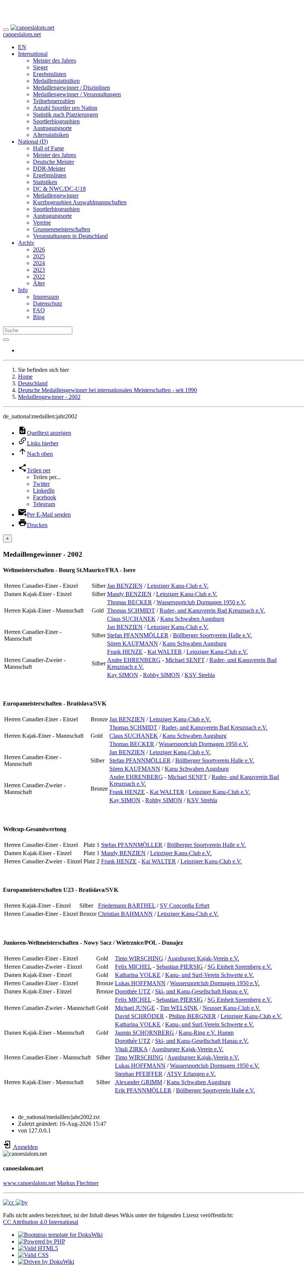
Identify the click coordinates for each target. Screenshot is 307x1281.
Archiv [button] (26, 243)
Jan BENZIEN (125, 586)
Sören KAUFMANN (132, 643)
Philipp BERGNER (192, 1016)
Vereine (42, 222)
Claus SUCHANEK (131, 619)
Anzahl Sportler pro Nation (65, 108)
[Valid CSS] (33, 1255)
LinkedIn (44, 490)
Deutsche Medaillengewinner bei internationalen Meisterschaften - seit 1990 (107, 390)
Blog (39, 317)
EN (22, 47)
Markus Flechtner (77, 1183)
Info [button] (23, 290)
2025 (39, 256)
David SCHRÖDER (139, 1016)
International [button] (33, 54)
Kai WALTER (165, 652)
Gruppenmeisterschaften (61, 229)
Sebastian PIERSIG (179, 966)
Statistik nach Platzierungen (65, 114)
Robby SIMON (161, 675)
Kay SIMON (122, 675)
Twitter (41, 484)
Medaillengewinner (56, 195)
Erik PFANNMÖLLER (143, 1090)
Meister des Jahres (54, 60)
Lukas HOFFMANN (140, 983)
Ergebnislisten (49, 74)
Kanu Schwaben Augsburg (192, 619)
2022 (39, 276)
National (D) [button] (33, 141)
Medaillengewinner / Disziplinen (71, 87)
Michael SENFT (185, 660)
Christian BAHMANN (125, 914)
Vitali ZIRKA (131, 1049)
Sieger (40, 67)
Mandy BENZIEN (129, 594)
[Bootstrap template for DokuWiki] (60, 1235)
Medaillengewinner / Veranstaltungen (77, 94)
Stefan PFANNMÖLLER (137, 635)
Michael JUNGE (135, 1008)
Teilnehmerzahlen (54, 101)
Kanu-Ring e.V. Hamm (206, 1032)
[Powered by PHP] (41, 1241)
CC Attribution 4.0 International (40, 1222)
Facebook (44, 497)
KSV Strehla (200, 675)
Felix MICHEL (133, 966)
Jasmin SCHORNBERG (144, 1032)
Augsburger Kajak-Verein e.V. (203, 958)
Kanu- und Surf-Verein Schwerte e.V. (209, 975)
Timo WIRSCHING (139, 958)
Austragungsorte (52, 128)
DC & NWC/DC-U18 (59, 189)
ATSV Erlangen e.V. (191, 1074)
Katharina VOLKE (138, 975)
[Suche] (6, 340)
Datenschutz (47, 303)
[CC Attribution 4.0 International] (15, 1202)
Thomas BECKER (129, 602)
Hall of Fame (48, 148)
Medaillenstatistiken (56, 81)
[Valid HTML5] (38, 1248)
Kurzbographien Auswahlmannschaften (80, 202)
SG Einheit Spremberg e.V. (239, 966)
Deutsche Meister (53, 162)
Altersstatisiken (51, 135)
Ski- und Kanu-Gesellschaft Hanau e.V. (202, 991)
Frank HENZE (125, 652)
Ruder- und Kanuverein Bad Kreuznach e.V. (212, 610)
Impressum (46, 297)
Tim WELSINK (179, 1008)
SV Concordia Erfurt (184, 905)
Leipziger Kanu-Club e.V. (178, 586)
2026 (39, 249)
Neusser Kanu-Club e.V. (232, 1008)
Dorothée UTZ (133, 991)
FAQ (39, 310)
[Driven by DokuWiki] (46, 1262)
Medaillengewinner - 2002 (49, 397)
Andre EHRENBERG (134, 660)
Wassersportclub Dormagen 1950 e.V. (201, 602)
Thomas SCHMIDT (131, 610)
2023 (39, 270)
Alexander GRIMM (138, 1082)
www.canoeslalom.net (29, 1183)
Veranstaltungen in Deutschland (70, 236)
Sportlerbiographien (56, 121)
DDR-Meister (49, 168)
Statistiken (45, 182)
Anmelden (25, 1147)
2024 (39, 263)
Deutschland (33, 383)
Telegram (44, 504)
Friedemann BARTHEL (126, 905)
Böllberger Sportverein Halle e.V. (212, 635)
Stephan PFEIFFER (138, 1074)
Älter (39, 283)
